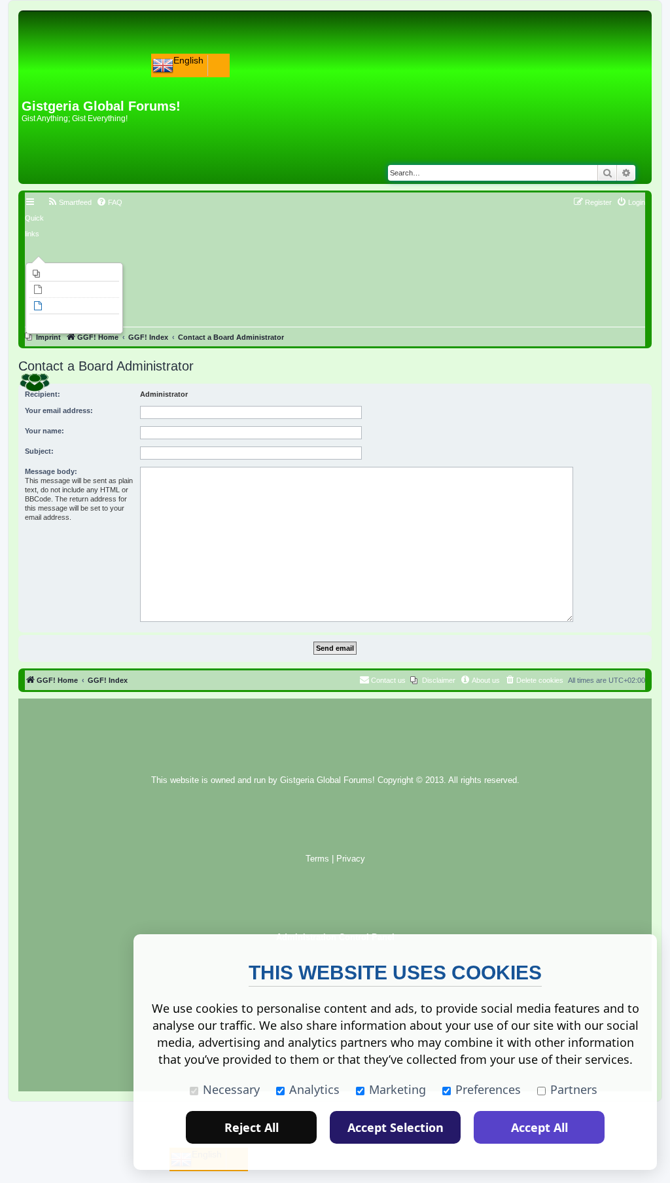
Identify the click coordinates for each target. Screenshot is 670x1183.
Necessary (231, 1089)
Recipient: (42, 394)
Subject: (39, 451)
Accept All (539, 1127)
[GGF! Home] (56, 77)
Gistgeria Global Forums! (327, 780)
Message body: (51, 471)
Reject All (251, 1127)
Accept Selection (395, 1127)
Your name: (44, 431)
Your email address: (59, 410)
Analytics (314, 1089)
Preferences (488, 1089)
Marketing (397, 1089)
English (188, 60)
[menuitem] (74, 274)
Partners (573, 1089)
